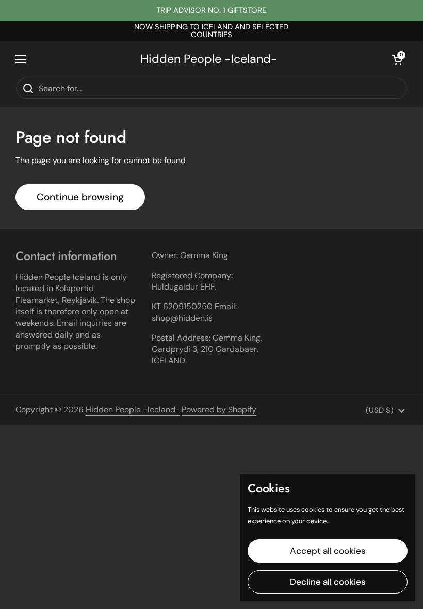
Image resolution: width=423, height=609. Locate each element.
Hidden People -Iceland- (209, 59)
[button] (397, 59)
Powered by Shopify (219, 409)
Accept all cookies (328, 550)
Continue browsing (80, 196)
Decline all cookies (328, 581)
